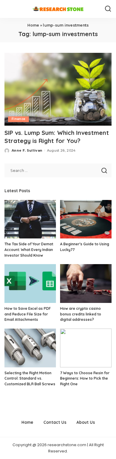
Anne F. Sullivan (27, 150)
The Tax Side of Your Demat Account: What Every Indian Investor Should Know (28, 249)
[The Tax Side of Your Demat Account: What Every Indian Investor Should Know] (30, 219)
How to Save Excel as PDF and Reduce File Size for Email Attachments (27, 314)
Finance (18, 119)
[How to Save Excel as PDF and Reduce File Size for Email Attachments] (30, 283)
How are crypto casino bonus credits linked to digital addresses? (80, 314)
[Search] (108, 9)
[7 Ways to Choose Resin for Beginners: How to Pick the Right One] (86, 348)
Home (33, 25)
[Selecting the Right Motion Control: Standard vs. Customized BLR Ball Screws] (30, 348)
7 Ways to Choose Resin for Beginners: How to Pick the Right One (84, 378)
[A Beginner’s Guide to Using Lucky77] (86, 219)
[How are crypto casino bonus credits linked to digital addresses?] (86, 283)
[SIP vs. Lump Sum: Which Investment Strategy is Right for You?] (58, 89)
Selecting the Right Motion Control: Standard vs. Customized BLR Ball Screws (29, 378)
